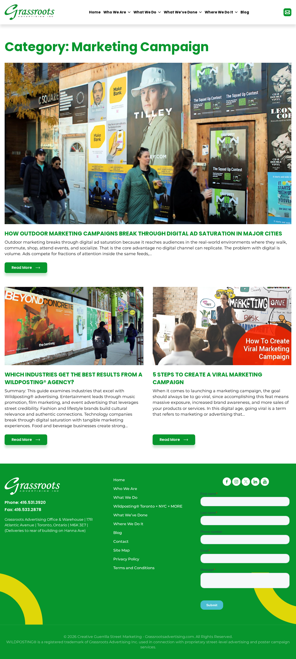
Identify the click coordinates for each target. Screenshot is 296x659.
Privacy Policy (126, 559)
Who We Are (125, 488)
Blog (117, 532)
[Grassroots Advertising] (30, 12)
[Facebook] (227, 481)
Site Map (121, 550)
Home (119, 480)
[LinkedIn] (255, 481)
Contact (121, 541)
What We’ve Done (130, 515)
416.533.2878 (27, 509)
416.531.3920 (33, 502)
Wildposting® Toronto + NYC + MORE (147, 506)
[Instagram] (236, 481)
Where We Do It (128, 524)
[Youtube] (265, 481)
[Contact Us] (287, 12)
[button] (246, 481)
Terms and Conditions (133, 568)
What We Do (125, 497)
